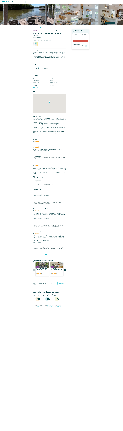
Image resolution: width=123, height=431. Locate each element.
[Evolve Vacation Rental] (6, 2)
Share (64, 30)
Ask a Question (62, 283)
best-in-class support (58, 306)
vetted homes (39, 306)
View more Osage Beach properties (41, 27)
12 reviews (81, 31)
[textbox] (18, 2)
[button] (80, 37)
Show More (35, 87)
